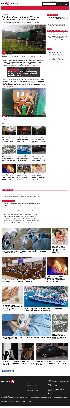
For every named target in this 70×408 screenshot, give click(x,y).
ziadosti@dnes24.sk (52, 390)
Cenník (28, 383)
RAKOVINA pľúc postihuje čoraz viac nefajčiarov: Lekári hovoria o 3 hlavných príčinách (58, 37)
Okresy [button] (11, 8)
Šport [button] (30, 8)
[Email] (9, 371)
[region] (18, 3)
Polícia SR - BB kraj (8, 54)
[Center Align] (57, 4)
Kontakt (28, 381)
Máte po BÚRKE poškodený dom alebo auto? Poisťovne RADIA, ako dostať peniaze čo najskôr (22, 220)
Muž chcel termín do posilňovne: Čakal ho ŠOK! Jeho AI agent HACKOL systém (19, 218)
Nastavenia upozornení (32, 390)
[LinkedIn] (12, 371)
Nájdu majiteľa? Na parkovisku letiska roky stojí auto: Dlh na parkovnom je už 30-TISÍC (58, 40)
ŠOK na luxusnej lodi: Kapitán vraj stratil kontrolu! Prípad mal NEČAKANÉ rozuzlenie (20, 216)
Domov (5, 8)
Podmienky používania (31, 385)
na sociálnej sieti (9, 86)
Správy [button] (18, 8)
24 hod (64, 30)
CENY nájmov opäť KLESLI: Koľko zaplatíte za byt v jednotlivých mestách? (18, 222)
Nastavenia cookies (31, 388)
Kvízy (47, 8)
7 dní (61, 30)
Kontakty (53, 8)
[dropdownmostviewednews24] (57, 43)
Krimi (24, 8)
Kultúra (36, 8)
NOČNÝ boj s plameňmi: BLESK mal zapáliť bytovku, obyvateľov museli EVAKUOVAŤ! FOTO (58, 25)
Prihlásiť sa (63, 4)
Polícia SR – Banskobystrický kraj (35, 65)
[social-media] (49, 393)
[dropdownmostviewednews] (57, 28)
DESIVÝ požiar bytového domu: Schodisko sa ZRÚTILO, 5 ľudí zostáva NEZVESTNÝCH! (58, 33)
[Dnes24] (14, 3)
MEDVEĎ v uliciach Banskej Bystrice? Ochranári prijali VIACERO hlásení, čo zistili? (58, 18)
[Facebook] (3, 371)
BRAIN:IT (29, 401)
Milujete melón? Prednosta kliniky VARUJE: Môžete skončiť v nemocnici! (58, 51)
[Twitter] (6, 371)
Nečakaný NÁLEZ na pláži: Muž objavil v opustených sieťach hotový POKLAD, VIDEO (20, 214)
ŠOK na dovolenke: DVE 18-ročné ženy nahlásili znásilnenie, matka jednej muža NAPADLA (21, 210)
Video (42, 8)
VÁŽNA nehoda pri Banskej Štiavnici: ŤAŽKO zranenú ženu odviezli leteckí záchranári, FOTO (58, 21)
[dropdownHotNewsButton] (57, 62)
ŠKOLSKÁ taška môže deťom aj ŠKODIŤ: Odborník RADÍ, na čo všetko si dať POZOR (57, 55)
